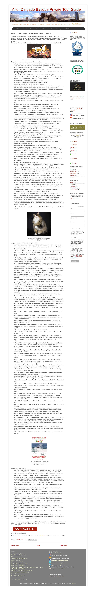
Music (71, 169)
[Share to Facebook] (34, 540)
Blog (12, 556)
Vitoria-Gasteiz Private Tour (17, 565)
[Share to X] (32, 540)
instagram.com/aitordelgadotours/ (59, 569)
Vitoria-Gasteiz (73, 189)
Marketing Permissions (76, 228)
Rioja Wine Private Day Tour (18, 562)
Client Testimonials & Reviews (18, 554)
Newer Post (15, 545)
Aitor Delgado (19, 539)
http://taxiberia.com (74, 198)
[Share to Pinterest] (36, 540)
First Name (74, 218)
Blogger (73, 583)
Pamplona (72, 186)
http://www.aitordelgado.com (56, 576)
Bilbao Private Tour (15, 560)
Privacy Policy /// (15, 579)
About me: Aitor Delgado (17, 553)
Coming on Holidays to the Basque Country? (21, 570)
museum (72, 175)
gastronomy (73, 173)
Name (72, 208)
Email (72, 213)
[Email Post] (26, 539)
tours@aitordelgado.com (76, 113)
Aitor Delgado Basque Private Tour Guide (46, 9)
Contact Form (14, 573)
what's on (72, 177)
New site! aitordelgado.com (17, 575)
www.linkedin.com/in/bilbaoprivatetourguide (62, 567)
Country (73, 223)
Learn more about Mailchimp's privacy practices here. (77, 256)
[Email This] (29, 540)
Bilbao (71, 184)
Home (39, 545)
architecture (73, 171)
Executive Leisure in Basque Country (20, 572)
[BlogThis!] (31, 540)
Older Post (63, 545)
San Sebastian (73, 188)
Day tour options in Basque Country (19, 558)
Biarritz (72, 182)
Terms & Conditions (24, 579)
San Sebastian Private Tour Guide (19, 563)
